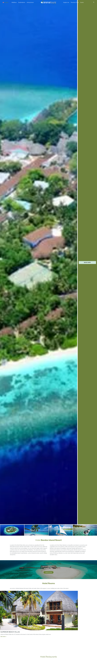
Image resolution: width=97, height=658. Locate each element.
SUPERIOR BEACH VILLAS (10, 632)
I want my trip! (48, 572)
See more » (3, 636)
